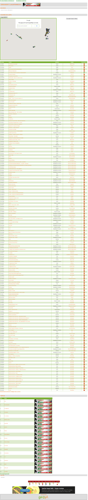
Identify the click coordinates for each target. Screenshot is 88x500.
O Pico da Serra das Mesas (13, 259)
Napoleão (72, 184)
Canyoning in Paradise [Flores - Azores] (15, 122)
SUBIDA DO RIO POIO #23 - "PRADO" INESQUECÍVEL (18, 319)
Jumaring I (10, 220)
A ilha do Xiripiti (11, 79)
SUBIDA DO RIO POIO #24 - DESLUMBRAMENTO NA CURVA (19, 321)
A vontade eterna (11, 91)
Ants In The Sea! (11, 101)
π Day (10, 390)
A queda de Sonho (12, 88)
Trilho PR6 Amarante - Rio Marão (14, 345)
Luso (9, 228)
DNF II (10, 156)
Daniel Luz (72, 100)
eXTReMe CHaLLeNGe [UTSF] (14, 177)
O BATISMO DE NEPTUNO (13, 247)
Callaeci (72, 187)
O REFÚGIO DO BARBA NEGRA (14, 261)
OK (36, 26)
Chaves (10, 144)
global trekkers (72, 244)
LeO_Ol (72, 74)
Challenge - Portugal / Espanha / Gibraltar (16, 134)
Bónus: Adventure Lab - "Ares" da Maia (15, 112)
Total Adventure (11, 340)
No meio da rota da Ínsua (13, 242)
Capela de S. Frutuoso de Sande (14, 125)
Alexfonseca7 (16, 4)
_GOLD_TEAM (72, 204)
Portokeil (72, 141)
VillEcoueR (6, 467)
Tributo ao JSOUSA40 (12, 343)
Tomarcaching (72, 314)
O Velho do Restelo (12, 264)
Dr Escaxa (72, 136)
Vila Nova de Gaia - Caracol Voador (15, 371)
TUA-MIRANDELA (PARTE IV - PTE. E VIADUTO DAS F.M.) (19, 347)
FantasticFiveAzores (72, 110)
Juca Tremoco (72, 323)
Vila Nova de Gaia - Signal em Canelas (15, 381)
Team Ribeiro (72, 275)
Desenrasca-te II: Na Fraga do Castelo (15, 153)
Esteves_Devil (72, 216)
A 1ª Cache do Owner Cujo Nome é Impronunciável (17, 72)
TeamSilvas (72, 390)
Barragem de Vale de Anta (13, 105)
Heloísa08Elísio (6, 434)
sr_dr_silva (72, 280)
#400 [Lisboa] (11, 65)
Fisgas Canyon (11, 187)
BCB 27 (10, 108)
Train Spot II (11, 342)
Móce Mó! (72, 256)
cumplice (72, 113)
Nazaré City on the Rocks (13, 240)
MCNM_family (72, 266)
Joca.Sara (72, 69)
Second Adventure (12, 306)
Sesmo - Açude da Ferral (13, 309)
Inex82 (72, 79)
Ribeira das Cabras (12, 297)
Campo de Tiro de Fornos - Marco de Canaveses (17, 120)
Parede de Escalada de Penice (14, 271)
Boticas (10, 115)
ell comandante (72, 153)
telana (72, 129)
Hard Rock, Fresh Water (13, 208)
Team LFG (72, 326)
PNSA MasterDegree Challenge (14, 283)
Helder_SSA (72, 240)
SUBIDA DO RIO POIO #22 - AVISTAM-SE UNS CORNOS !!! (19, 318)
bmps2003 (6, 423)
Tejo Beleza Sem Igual (12, 326)
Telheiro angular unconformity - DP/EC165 (16, 328)
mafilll (72, 299)
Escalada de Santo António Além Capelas (15, 170)
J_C (72, 331)
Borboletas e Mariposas (13, 113)
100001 (10, 67)
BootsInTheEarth (72, 156)
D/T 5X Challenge (12, 151)
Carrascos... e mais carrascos (14, 127)
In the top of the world (12, 216)
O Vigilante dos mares (12, 266)
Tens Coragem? (11, 330)
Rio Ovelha (10, 302)
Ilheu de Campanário (12, 213)
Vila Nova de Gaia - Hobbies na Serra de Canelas (17, 364)
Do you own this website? (22, 25)
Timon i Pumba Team (72, 350)
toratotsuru (6, 460)
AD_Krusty (72, 108)
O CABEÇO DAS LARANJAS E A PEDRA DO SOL (17, 249)
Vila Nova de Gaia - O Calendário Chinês (15, 374)
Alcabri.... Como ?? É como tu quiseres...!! (16, 98)
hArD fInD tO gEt (11, 206)
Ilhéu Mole (10, 215)
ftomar (72, 206)
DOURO (10, 158)
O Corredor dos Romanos (13, 251)
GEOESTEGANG (72, 98)
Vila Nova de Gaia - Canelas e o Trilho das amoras (17, 369)
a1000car (72, 263)
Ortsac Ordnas (72, 292)
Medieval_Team (7, 419)
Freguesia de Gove (12, 199)
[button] (18, 36)
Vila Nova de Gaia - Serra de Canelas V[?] (16, 379)
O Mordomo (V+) (11, 254)
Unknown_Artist (72, 342)
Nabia (10, 239)
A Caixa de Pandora (12, 74)
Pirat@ (72, 196)
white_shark (72, 259)
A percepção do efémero (13, 84)
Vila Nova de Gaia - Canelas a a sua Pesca (16, 367)
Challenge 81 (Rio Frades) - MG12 (14, 139)
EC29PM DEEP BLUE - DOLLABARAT (15, 168)
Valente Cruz (72, 84)
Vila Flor (10, 362)
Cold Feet (10, 146)
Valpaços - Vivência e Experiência (14, 355)
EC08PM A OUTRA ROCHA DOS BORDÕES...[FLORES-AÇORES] (20, 165)
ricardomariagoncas (72, 215)
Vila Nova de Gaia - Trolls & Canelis (15, 383)
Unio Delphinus (11, 354)
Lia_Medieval (72, 160)
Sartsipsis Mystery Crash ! (13, 304)
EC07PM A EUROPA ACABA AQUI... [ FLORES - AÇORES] (18, 163)
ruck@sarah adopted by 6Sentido (72, 254)
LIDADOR (10, 223)
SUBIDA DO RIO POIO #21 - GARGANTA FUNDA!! (17, 316)
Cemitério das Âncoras (12, 132)
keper (72, 330)
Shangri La (10, 311)
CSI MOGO (11, 149)
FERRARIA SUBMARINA (13, 182)
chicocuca (72, 105)
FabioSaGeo (72, 203)
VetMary (72, 199)
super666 (72, 211)
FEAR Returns (11, 180)
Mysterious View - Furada (13, 237)
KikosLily (5, 438)
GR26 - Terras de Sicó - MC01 (14, 204)
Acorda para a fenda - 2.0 (13, 93)
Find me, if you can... (12, 184)
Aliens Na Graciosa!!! (12, 100)
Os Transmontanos (72, 388)
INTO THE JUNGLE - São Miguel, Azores (16, 218)
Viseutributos (72, 343)
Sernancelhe (11, 307)
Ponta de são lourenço (12, 285)
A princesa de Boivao (12, 86)
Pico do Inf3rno (11, 280)
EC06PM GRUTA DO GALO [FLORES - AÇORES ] (17, 161)
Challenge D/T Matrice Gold (13, 141)
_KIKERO (72, 89)
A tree (10, 89)
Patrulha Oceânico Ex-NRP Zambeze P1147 (16, 275)
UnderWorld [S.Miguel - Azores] (14, 352)
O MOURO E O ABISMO (13, 256)
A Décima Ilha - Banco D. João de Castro (15, 77)
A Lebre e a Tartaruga (12, 81)
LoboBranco (72, 252)
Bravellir (72, 271)
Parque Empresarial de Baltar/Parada (15, 273)
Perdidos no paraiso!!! (12, 278)
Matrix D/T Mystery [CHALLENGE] (14, 232)
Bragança (10, 117)
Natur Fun (72, 124)
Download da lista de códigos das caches (10, 391)
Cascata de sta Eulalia (12, 129)
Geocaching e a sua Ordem (13, 201)
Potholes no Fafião (12, 290)
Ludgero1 (72, 237)
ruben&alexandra (72, 285)
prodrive (72, 283)
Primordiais (72, 115)
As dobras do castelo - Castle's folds (15, 103)
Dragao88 (6, 449)
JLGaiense (72, 134)
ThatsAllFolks (72, 251)
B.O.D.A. (72, 65)
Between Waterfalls (12, 110)
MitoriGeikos (72, 139)
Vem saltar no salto (12, 357)
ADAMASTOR (11, 96)
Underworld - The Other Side (13, 350)
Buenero (72, 86)
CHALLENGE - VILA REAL (13, 136)
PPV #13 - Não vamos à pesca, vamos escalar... (17, 292)
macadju (72, 132)
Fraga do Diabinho (12, 196)
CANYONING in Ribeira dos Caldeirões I (15, 124)
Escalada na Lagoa (12, 172)
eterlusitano (72, 316)
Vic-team (72, 175)
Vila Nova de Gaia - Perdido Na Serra (15, 378)
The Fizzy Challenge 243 (13, 331)
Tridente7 (72, 149)
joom (72, 67)
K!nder (72, 101)
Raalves (72, 148)
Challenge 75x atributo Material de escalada (16, 137)
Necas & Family (72, 208)
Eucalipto (10, 175)
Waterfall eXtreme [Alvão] (13, 386)
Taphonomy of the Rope (13, 323)
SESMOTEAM (72, 309)
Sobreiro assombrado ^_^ (13, 314)
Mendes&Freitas (72, 213)
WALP (5, 464)
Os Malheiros (72, 158)
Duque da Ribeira (12, 160)
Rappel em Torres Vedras (13, 295)
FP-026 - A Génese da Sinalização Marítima (16, 194)
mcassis (72, 77)
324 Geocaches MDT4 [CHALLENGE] (15, 69)
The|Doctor (72, 72)
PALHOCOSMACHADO (72, 96)
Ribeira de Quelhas (12, 299)
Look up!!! (10, 225)
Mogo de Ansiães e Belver (13, 235)
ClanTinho (72, 127)
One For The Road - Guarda (13, 268)
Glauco (10, 203)
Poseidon (10, 287)
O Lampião (10, 252)
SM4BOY (72, 295)
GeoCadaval (72, 81)
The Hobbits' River (12, 333)
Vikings (10, 359)
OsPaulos (72, 192)
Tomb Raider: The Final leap (13, 338)
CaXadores (72, 112)
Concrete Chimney (12, 148)
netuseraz (72, 122)
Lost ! (10, 227)
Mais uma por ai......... (12, 230)
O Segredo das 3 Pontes (13, 263)
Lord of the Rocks (72, 328)
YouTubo (10, 388)
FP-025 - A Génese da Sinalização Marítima (16, 192)
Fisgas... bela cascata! (12, 189)
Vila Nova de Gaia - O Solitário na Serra (15, 376)
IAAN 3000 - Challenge (12, 211)
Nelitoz (72, 125)
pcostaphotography (72, 304)
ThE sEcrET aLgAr (12, 335)
